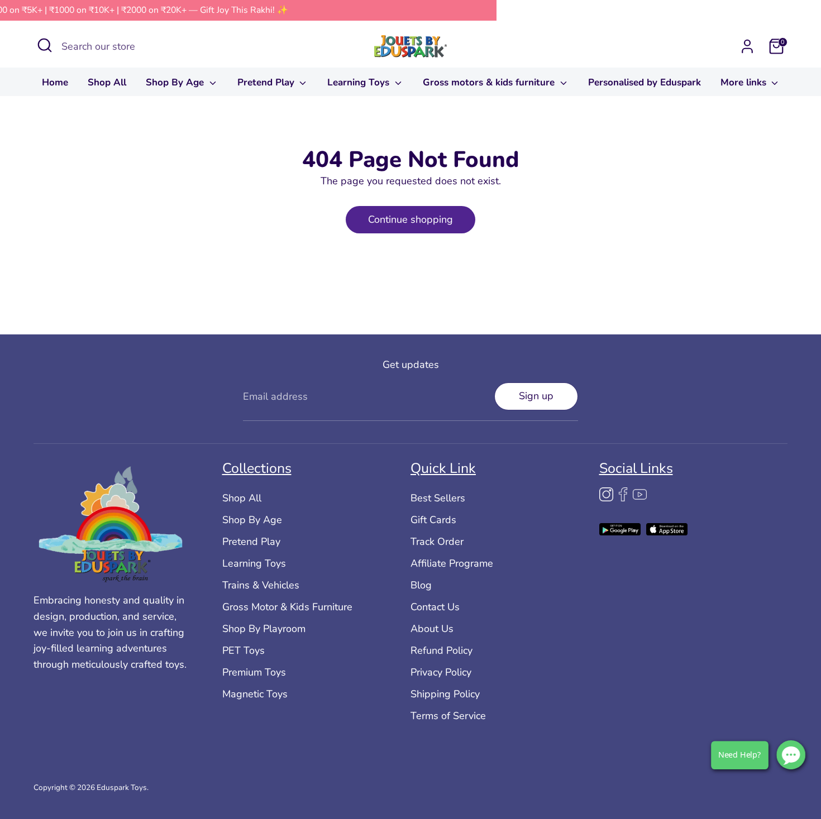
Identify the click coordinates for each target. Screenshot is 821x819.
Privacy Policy (440, 672)
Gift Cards (433, 519)
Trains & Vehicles (260, 585)
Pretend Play (267, 82)
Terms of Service (448, 715)
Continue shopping (410, 219)
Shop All (107, 82)
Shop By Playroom (264, 628)
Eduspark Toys (122, 787)
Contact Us (435, 607)
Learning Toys (359, 82)
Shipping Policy (445, 694)
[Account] (747, 46)
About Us (432, 628)
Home (55, 82)
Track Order (437, 541)
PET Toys (243, 650)
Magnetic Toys (255, 694)
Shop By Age (176, 82)
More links (744, 82)
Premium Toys (254, 672)
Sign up (536, 396)
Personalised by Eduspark (644, 82)
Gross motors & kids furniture (490, 82)
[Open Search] (45, 45)
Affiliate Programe (451, 563)
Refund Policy (441, 650)
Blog (421, 585)
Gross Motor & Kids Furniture (287, 607)
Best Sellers (437, 498)
